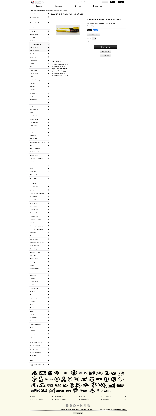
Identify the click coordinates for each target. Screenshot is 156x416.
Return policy (92, 42)
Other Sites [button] (78, 413)
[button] (117, 6)
